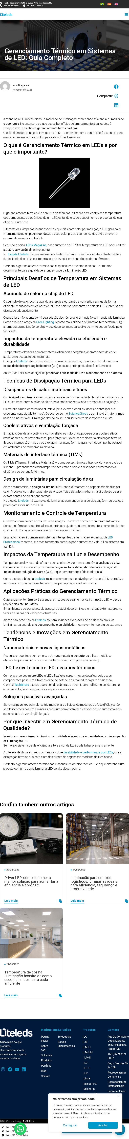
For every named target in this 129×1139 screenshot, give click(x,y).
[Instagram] (3, 1069)
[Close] (119, 1096)
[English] (116, 4)
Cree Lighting (45, 322)
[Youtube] (17, 1069)
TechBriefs (21, 684)
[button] (126, 14)
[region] (85, 1112)
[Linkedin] (24, 1069)
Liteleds (21, 361)
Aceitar (103, 1125)
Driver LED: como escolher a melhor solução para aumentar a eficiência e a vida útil (31, 881)
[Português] (102, 4)
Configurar (70, 1125)
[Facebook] (10, 1069)
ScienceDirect (78, 413)
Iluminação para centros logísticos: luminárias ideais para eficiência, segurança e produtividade (94, 883)
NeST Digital (28, 1121)
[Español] (109, 4)
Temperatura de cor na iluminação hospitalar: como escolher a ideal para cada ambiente (28, 977)
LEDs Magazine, (36, 245)
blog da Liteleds (18, 254)
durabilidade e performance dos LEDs (88, 752)
